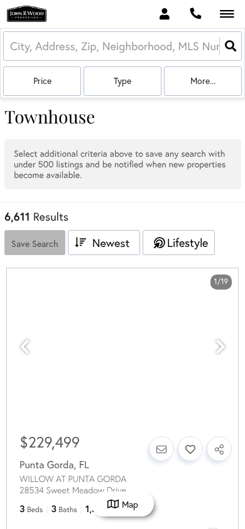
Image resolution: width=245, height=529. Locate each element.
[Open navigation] (227, 15)
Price (42, 80)
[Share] (219, 448)
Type (122, 80)
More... (202, 80)
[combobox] (11, 46)
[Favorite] (190, 448)
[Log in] (164, 14)
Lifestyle (187, 243)
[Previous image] (24, 347)
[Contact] (161, 448)
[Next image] (220, 347)
